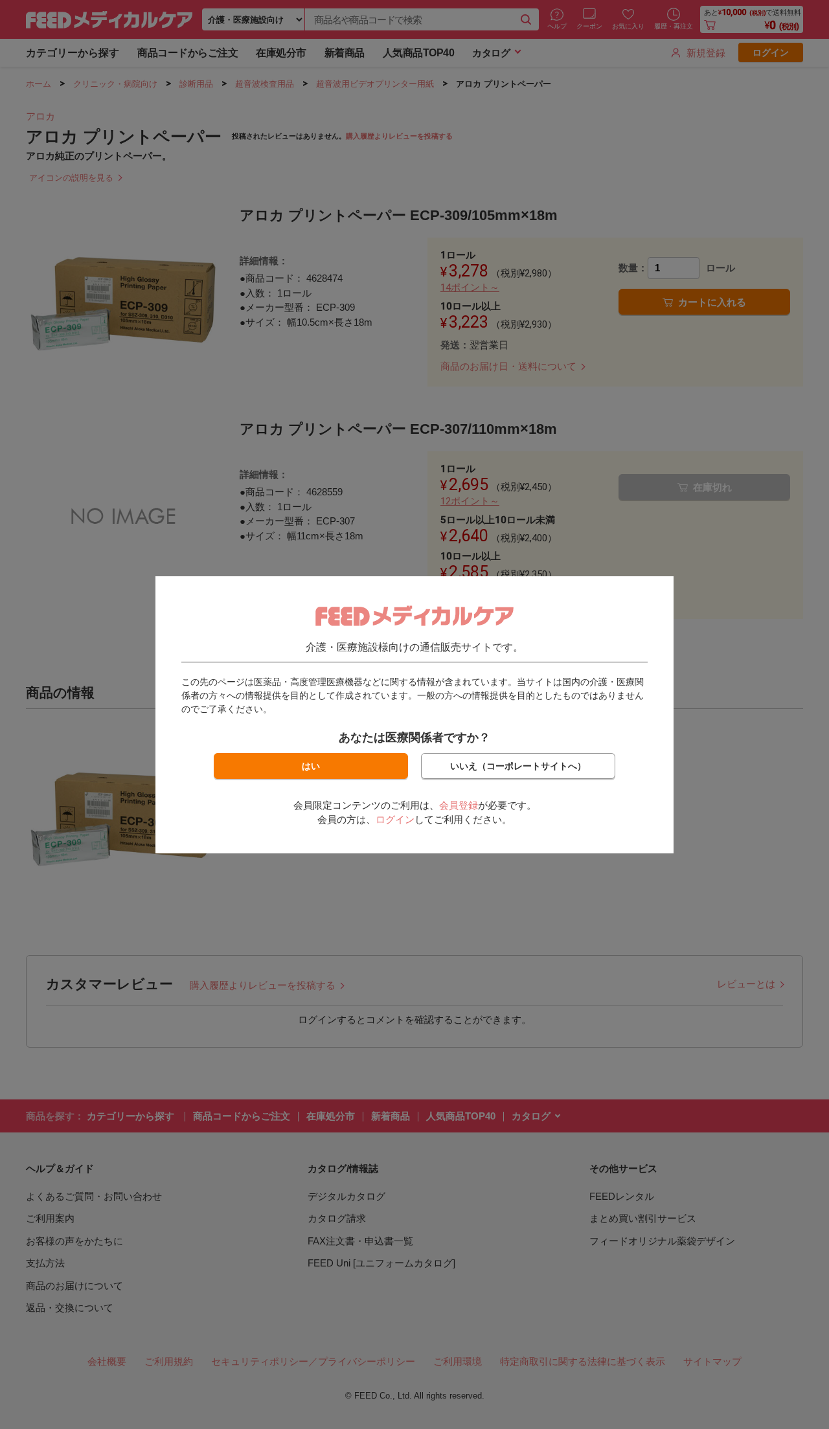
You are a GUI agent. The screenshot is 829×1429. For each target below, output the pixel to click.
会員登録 (458, 805)
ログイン (395, 819)
